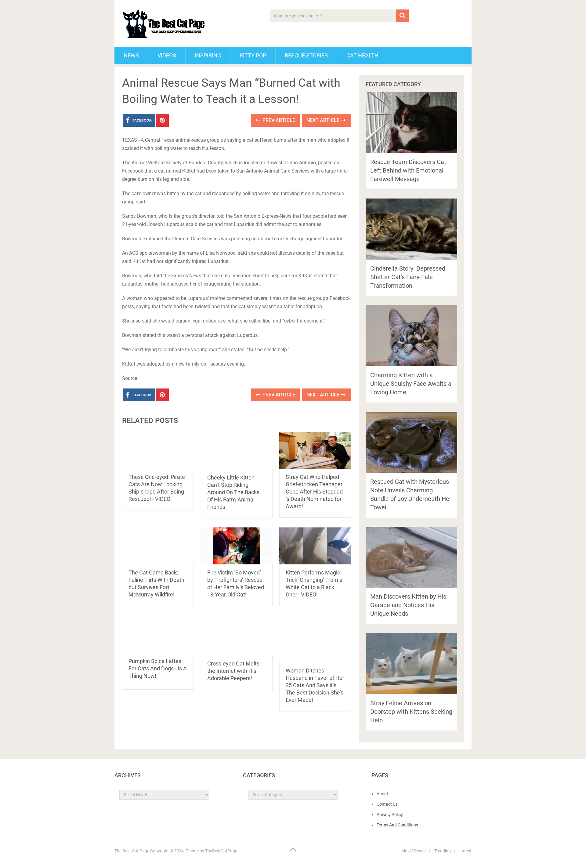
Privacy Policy (390, 814)
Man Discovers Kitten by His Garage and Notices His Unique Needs (408, 605)
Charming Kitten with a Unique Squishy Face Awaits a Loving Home (410, 383)
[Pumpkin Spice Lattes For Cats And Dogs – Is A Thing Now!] (158, 634)
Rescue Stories (306, 55)
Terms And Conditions (397, 824)
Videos (166, 55)
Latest (465, 850)
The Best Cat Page (131, 850)
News (131, 55)
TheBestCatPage (221, 850)
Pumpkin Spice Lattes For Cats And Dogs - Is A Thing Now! (157, 668)
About (382, 793)
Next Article (323, 120)
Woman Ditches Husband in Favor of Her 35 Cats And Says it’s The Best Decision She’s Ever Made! (315, 685)
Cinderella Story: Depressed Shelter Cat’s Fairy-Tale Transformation (407, 277)
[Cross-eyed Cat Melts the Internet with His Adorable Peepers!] (237, 635)
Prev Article (278, 120)
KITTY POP (253, 55)
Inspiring (208, 55)
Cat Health (362, 55)
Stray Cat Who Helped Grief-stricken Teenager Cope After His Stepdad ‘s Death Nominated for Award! (314, 491)
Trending (442, 850)
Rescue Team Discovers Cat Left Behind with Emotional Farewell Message (408, 170)
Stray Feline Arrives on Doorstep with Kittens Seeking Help (411, 711)
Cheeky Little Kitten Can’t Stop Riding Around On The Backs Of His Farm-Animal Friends (233, 492)
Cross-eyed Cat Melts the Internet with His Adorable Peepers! (233, 670)
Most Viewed (413, 850)
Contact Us (387, 804)
